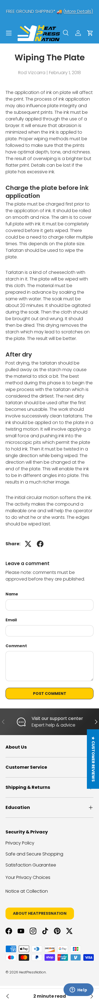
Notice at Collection (27, 891)
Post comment (49, 693)
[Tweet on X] (28, 544)
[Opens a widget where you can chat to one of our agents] (78, 990)
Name (12, 594)
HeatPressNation (32, 972)
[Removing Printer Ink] (7, 996)
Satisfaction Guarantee (31, 865)
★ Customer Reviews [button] (93, 759)
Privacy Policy (20, 843)
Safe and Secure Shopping (34, 854)
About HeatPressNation (40, 913)
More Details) (79, 11)
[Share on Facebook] (40, 544)
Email (11, 620)
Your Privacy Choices (28, 877)
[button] (90, 33)
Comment (16, 646)
